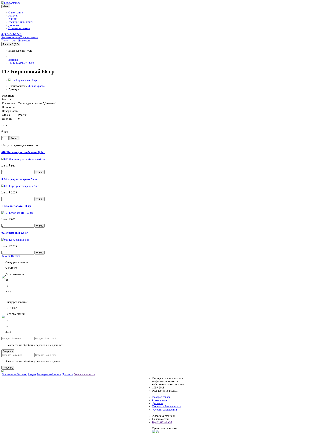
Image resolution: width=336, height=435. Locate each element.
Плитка (15, 255)
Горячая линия (29, 37)
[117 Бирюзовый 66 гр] (22, 80)
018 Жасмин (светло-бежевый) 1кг (23, 152)
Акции (12, 18)
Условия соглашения (164, 409)
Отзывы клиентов (19, 28)
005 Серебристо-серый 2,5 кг (19, 179)
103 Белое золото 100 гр (16, 205)
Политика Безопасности (166, 406)
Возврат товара (161, 396)
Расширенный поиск (20, 21)
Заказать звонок (10, 37)
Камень (5, 255)
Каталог (13, 15)
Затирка (13, 59)
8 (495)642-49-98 (162, 422)
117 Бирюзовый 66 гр (21, 62)
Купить (14, 138)
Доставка (13, 25)
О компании (15, 12)
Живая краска (36, 85)
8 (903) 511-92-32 (11, 34)
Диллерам (24, 40)
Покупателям (9, 40)
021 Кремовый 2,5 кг (14, 232)
